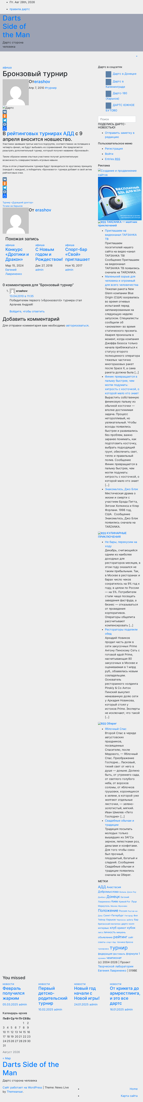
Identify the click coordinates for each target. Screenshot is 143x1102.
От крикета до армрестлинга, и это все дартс (125, 996)
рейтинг (120, 937)
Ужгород (129, 916)
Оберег (112, 723)
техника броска (125, 942)
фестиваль (119, 953)
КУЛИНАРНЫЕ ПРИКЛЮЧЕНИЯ (112, 534)
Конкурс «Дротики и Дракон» (17, 254)
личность (110, 932)
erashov (42, 81)
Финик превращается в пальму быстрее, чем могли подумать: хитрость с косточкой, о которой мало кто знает (122, 385)
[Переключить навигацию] (137, 61)
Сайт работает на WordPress (23, 1087)
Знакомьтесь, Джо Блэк (121, 489)
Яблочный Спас (115, 729)
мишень (121, 932)
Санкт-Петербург (113, 915)
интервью (103, 928)
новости (8, 984)
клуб (113, 927)
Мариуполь (104, 906)
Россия (123, 911)
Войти (109, 153)
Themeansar (15, 1091)
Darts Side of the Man (16, 26)
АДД (102, 887)
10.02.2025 (46, 1009)
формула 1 (133, 953)
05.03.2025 (11, 1004)
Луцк (134, 901)
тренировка (103, 949)
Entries (112, 159)
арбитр (130, 920)
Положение (108, 910)
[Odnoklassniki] (48, 116)
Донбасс (102, 897)
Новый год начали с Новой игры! (87, 993)
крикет (121, 927)
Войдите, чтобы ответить (27, 311)
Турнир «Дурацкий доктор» (18, 202)
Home (134, 1089)
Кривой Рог (124, 901)
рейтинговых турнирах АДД (40, 133)
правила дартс (20, 9)
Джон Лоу (131, 892)
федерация (105, 953)
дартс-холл (127, 923)
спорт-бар (111, 942)
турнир (119, 948)
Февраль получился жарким (14, 993)
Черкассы (121, 920)
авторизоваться (77, 325)
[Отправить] (48, 128)
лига (100, 932)
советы (102, 942)
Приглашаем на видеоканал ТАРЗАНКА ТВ (121, 235)
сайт (130, 937)
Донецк (113, 896)
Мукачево (122, 906)
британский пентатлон (109, 924)
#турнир (51, 87)
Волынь (122, 892)
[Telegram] (48, 120)
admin (39, 269)
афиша (7, 67)
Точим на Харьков (12, 206)
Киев (114, 901)
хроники (102, 958)
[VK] (48, 112)
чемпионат (114, 958)
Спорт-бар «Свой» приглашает (77, 254)
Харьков (111, 919)
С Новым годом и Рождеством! (49, 254)
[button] (136, 56)
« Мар (7, 1058)
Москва (114, 906)
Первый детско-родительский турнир (52, 996)
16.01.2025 (117, 1009)
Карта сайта (129, 1095)
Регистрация (114, 148)
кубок (131, 927)
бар (136, 919)
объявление (105, 937)
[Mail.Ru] (48, 124)
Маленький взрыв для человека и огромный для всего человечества (121, 280)
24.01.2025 (81, 1004)
